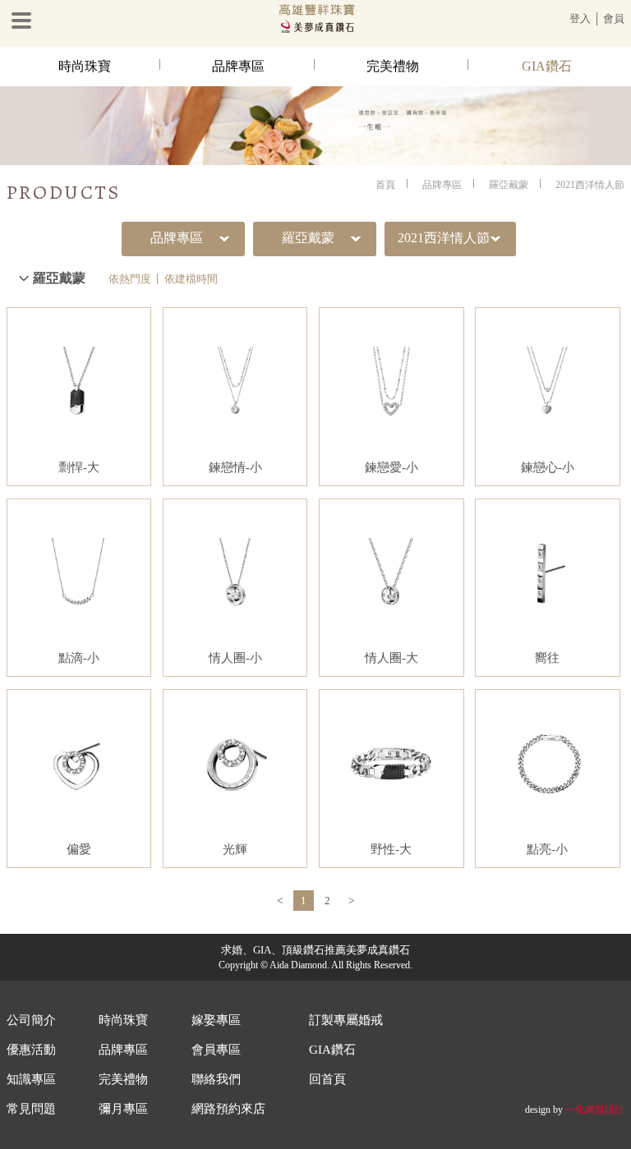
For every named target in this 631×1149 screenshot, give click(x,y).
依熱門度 (129, 279)
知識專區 (31, 1079)
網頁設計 (604, 1109)
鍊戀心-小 (547, 467)
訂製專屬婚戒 (346, 1020)
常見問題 (31, 1108)
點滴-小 (78, 657)
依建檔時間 (191, 279)
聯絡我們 (216, 1079)
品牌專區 (238, 66)
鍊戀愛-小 (391, 467)
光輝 (235, 849)
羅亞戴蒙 (508, 185)
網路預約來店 (228, 1108)
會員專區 (216, 1049)
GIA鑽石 (547, 66)
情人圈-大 (391, 657)
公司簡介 (31, 1020)
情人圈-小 (235, 657)
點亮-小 (547, 849)
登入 (580, 18)
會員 (613, 18)
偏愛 (79, 849)
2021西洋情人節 (589, 185)
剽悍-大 (78, 467)
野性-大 (391, 849)
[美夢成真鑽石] (315, 29)
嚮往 (547, 657)
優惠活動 (31, 1049)
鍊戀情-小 (235, 467)
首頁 (385, 185)
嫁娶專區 (216, 1020)
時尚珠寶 (84, 66)
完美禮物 (392, 66)
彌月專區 (123, 1108)
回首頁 (327, 1079)
